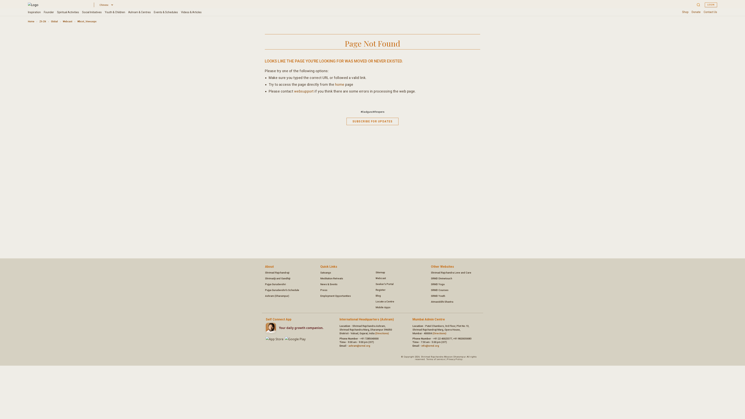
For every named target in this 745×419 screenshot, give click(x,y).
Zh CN (42, 21)
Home (31, 21)
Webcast (67, 21)
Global (54, 21)
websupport (304, 91)
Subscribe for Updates (373, 121)
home (339, 84)
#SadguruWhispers (372, 111)
